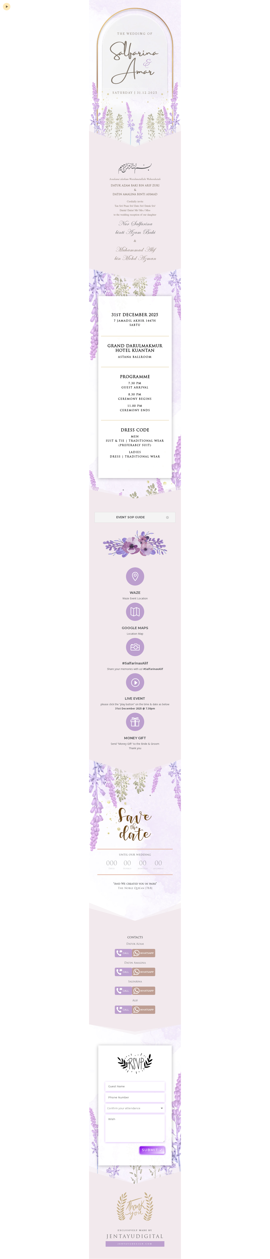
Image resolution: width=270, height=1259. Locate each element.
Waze (135, 593)
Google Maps (135, 628)
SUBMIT (150, 1150)
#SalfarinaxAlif (135, 663)
